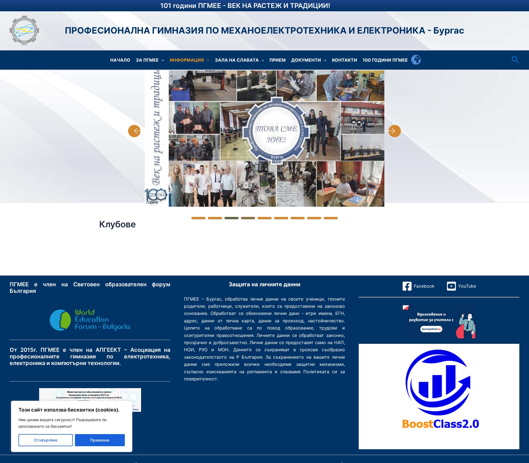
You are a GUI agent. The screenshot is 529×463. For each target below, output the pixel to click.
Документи (306, 60)
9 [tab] (331, 218)
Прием (277, 60)
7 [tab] (297, 218)
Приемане (99, 440)
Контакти (344, 60)
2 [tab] (215, 218)
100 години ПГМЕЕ (385, 60)
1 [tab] (198, 218)
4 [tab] (248, 218)
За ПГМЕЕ (147, 60)
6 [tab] (281, 218)
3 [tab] (231, 218)
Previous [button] (136, 131)
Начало (120, 60)
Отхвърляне (45, 440)
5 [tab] (264, 218)
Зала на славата (237, 60)
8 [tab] (314, 218)
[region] (71, 426)
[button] (161, 60)
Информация (187, 60)
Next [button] (392, 131)
